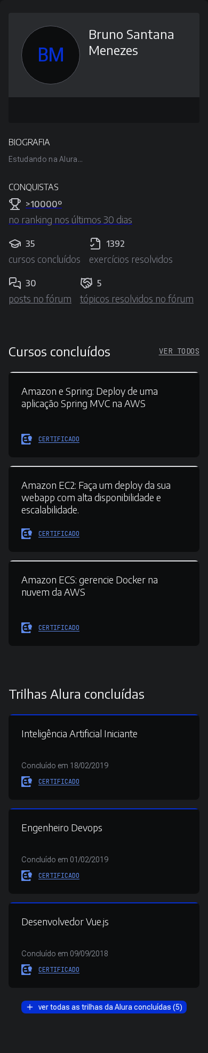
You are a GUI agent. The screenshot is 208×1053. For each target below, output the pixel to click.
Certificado (58, 439)
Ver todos (179, 351)
